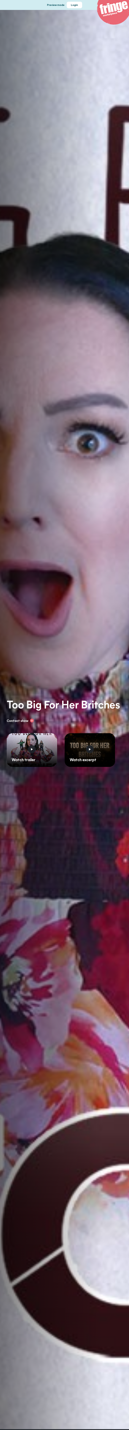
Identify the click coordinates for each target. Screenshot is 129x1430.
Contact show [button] (17, 720)
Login (74, 5)
